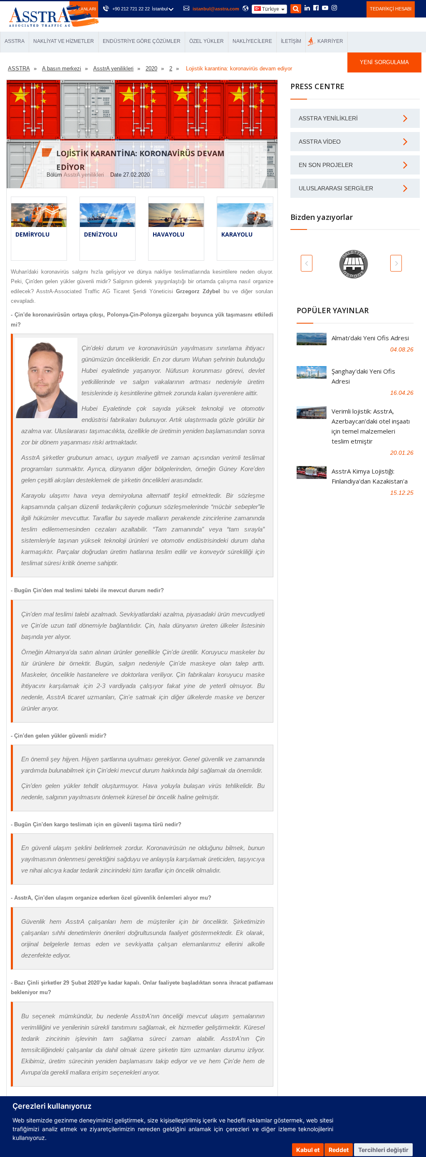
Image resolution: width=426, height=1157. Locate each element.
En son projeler (326, 165)
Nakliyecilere (252, 41)
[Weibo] (344, 8)
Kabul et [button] (308, 1149)
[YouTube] (325, 8)
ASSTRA (15, 41)
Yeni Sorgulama (384, 62)
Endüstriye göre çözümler (142, 41)
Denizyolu (100, 234)
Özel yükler (206, 41)
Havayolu (168, 234)
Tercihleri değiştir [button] (383, 1149)
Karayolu (237, 234)
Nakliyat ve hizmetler (63, 41)
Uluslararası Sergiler (336, 188)
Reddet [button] (339, 1149)
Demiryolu (32, 234)
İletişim (291, 41)
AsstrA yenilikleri (84, 175)
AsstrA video (320, 141)
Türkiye (270, 8)
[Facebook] (316, 8)
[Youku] (355, 8)
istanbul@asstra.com (216, 8)
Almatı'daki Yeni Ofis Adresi (370, 338)
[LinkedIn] (307, 8)
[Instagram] (334, 8)
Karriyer (330, 41)
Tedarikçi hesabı (390, 8)
